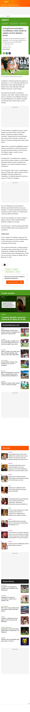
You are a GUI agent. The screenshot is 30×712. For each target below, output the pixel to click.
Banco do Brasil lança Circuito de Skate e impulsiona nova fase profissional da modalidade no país (10, 374)
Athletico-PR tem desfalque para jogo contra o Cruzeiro (10, 640)
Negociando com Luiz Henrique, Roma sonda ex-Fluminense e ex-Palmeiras (10, 630)
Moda (9, 485)
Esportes (8, 16)
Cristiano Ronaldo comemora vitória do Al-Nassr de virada (13, 318)
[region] (15, 708)
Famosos (10, 452)
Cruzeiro (3, 637)
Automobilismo (4, 606)
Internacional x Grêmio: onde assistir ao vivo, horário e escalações (9, 363)
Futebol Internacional (6, 627)
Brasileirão (5, 23)
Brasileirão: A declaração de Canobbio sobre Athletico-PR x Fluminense (9, 588)
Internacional (8, 269)
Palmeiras (3, 381)
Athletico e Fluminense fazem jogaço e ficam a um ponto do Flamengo (9, 620)
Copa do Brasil (14, 23)
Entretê (10, 474)
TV (8, 497)
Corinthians (15, 269)
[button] (2, 1)
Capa (2, 16)
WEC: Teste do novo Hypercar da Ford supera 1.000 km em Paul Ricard (10, 609)
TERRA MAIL (3, 5)
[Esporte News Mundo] (5, 265)
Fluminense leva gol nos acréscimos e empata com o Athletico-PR (8, 599)
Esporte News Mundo (9, 271)
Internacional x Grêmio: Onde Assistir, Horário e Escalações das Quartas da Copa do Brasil (10, 332)
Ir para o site (7, 1)
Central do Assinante (13, 5)
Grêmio (2, 329)
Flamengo (3, 339)
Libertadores (23, 23)
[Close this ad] (29, 704)
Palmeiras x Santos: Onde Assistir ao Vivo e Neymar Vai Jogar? (10, 383)
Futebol (3, 616)
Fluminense (3, 585)
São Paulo (3, 350)
